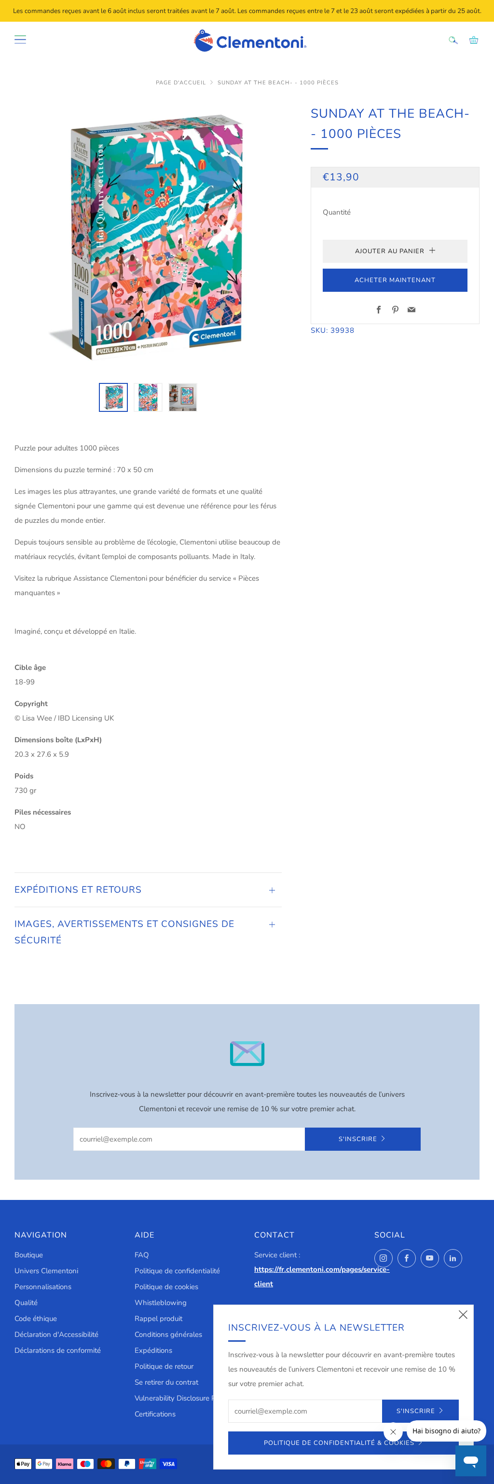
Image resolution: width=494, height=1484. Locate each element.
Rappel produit (158, 1318)
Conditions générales (168, 1334)
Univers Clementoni (46, 1271)
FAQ (142, 1255)
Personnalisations (42, 1287)
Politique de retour (164, 1366)
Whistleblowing (161, 1302)
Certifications (155, 1414)
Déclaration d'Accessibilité (56, 1334)
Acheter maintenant (395, 280)
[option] (148, 237)
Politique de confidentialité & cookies (339, 1443)
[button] (113, 397)
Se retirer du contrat (166, 1382)
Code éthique (35, 1318)
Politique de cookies (166, 1287)
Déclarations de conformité (57, 1350)
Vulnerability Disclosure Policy (183, 1398)
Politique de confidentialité (177, 1271)
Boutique (28, 1255)
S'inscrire (358, 1139)
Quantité (337, 212)
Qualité (26, 1302)
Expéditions (153, 1350)
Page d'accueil (181, 82)
